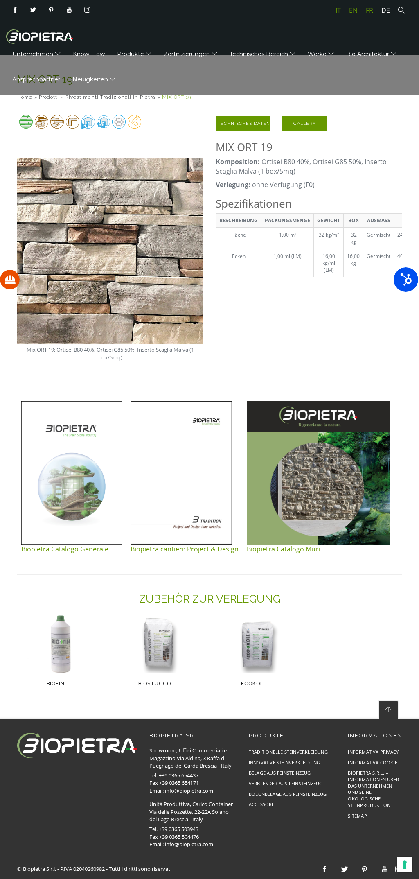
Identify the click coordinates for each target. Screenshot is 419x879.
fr (369, 10)
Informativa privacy (373, 752)
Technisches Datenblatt (244, 123)
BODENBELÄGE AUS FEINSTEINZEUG (288, 794)
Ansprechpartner (36, 79)
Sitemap (357, 816)
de (385, 10)
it (338, 10)
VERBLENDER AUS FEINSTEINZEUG (286, 783)
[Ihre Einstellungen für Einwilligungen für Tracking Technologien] (404, 864)
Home (24, 97)
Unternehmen (33, 54)
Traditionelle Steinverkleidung (288, 752)
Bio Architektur (368, 54)
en (353, 10)
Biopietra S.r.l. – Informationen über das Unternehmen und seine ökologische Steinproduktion (373, 789)
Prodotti (49, 97)
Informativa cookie (372, 762)
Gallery (304, 123)
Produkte (131, 54)
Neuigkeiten (91, 79)
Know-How (89, 54)
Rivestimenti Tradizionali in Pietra (110, 97)
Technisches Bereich (260, 54)
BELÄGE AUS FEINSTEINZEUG (280, 773)
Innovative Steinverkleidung (284, 762)
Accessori (261, 804)
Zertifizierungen (188, 54)
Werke (318, 54)
